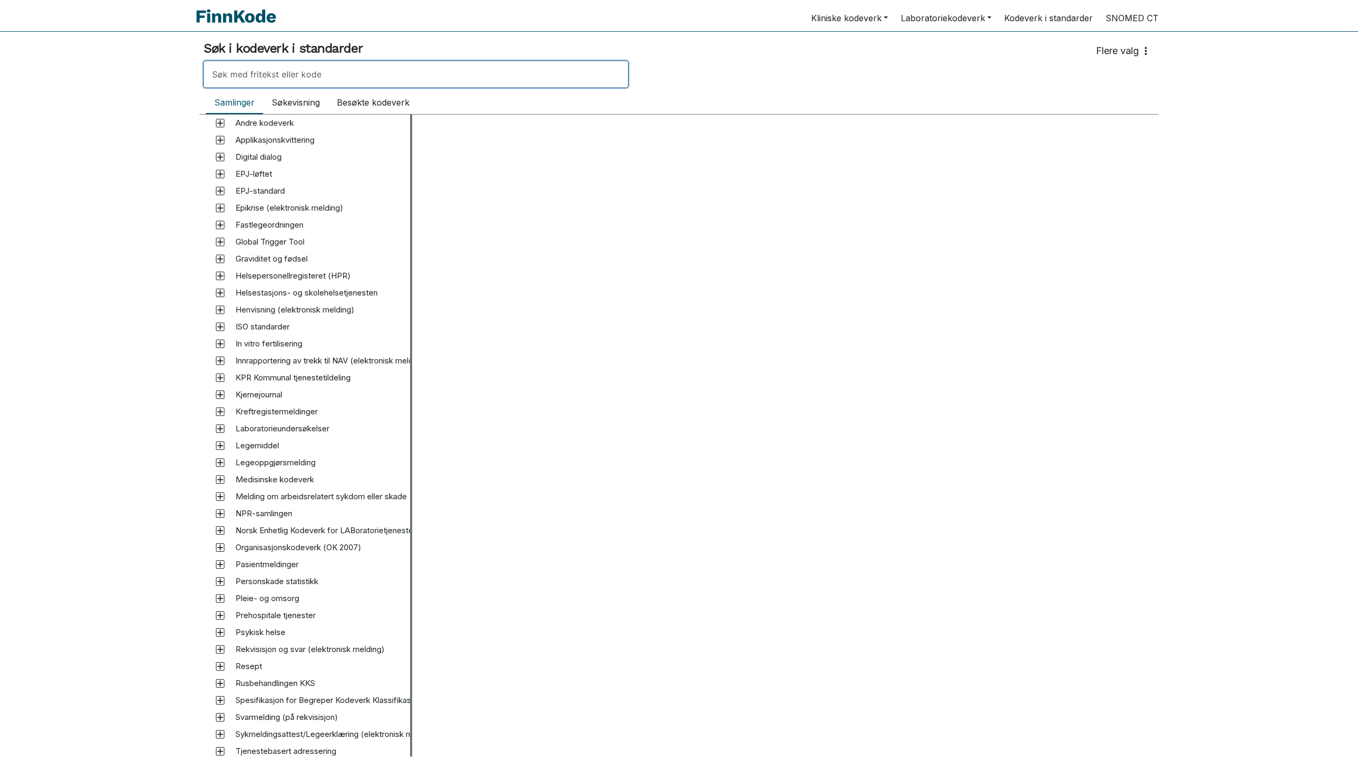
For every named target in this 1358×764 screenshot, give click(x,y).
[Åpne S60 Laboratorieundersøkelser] (220, 429)
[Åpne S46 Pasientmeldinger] (220, 564)
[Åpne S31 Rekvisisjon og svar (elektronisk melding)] (220, 649)
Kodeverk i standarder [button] (1048, 18)
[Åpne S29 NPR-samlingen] (220, 514)
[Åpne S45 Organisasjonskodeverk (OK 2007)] (220, 547)
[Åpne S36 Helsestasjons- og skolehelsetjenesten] (220, 293)
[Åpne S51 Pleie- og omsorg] (220, 598)
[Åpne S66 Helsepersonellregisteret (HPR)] (220, 276)
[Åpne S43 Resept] (220, 666)
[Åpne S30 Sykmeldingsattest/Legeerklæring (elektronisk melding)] (220, 734)
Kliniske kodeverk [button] (846, 18)
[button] (265, 123)
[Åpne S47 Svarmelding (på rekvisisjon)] (220, 717)
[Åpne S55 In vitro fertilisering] (220, 344)
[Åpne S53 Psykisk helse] (220, 632)
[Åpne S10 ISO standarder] (220, 327)
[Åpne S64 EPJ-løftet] (220, 174)
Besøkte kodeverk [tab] (373, 102)
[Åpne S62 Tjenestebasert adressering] (220, 751)
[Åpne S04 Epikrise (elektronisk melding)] (220, 208)
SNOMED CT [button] (1132, 18)
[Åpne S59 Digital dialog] (220, 157)
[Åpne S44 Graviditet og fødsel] (220, 259)
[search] (416, 74)
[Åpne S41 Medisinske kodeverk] (220, 480)
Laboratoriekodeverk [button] (943, 18)
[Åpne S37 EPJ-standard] (220, 191)
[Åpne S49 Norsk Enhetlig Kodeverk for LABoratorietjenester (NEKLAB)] (220, 531)
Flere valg (1117, 50)
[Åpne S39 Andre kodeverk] (220, 123)
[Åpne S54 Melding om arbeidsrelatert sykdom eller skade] (220, 497)
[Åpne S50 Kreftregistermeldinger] (220, 412)
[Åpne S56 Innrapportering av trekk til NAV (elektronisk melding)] (220, 361)
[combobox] (679, 74)
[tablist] (312, 103)
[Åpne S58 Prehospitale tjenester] (220, 615)
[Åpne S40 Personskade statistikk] (220, 581)
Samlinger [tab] (234, 102)
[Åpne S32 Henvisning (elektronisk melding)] (220, 310)
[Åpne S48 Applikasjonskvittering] (220, 140)
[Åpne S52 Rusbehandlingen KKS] (220, 683)
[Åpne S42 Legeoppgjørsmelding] (220, 463)
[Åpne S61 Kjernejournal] (220, 395)
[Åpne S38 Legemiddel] (220, 446)
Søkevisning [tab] (296, 102)
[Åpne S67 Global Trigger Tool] (220, 242)
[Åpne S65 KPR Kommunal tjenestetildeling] (220, 378)
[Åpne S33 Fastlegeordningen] (220, 225)
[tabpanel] (679, 436)
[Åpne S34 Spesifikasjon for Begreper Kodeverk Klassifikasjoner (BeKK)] (220, 700)
